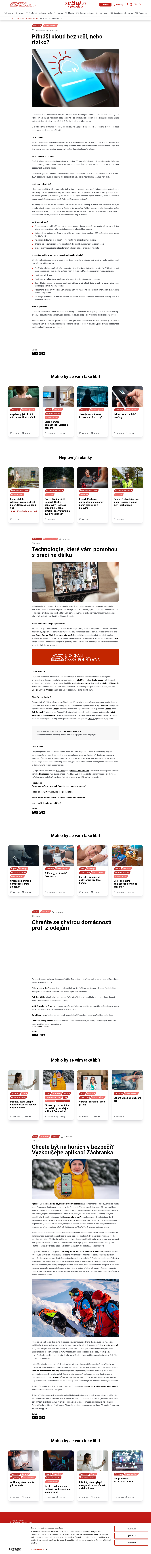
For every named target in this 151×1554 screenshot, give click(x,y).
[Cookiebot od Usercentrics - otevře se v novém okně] (15, 1549)
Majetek (11, 13)
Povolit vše (131, 1529)
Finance (60, 13)
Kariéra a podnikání (87, 13)
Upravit (130, 1536)
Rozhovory (143, 13)
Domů (12, 18)
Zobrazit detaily (37, 1549)
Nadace (106, 5)
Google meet (84, 683)
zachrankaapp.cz (39, 1408)
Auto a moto (47, 13)
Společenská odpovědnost (123, 13)
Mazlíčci (71, 13)
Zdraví (21, 13)
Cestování (33, 13)
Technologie (103, 13)
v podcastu (108, 1402)
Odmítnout (131, 1543)
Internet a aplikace (32, 18)
